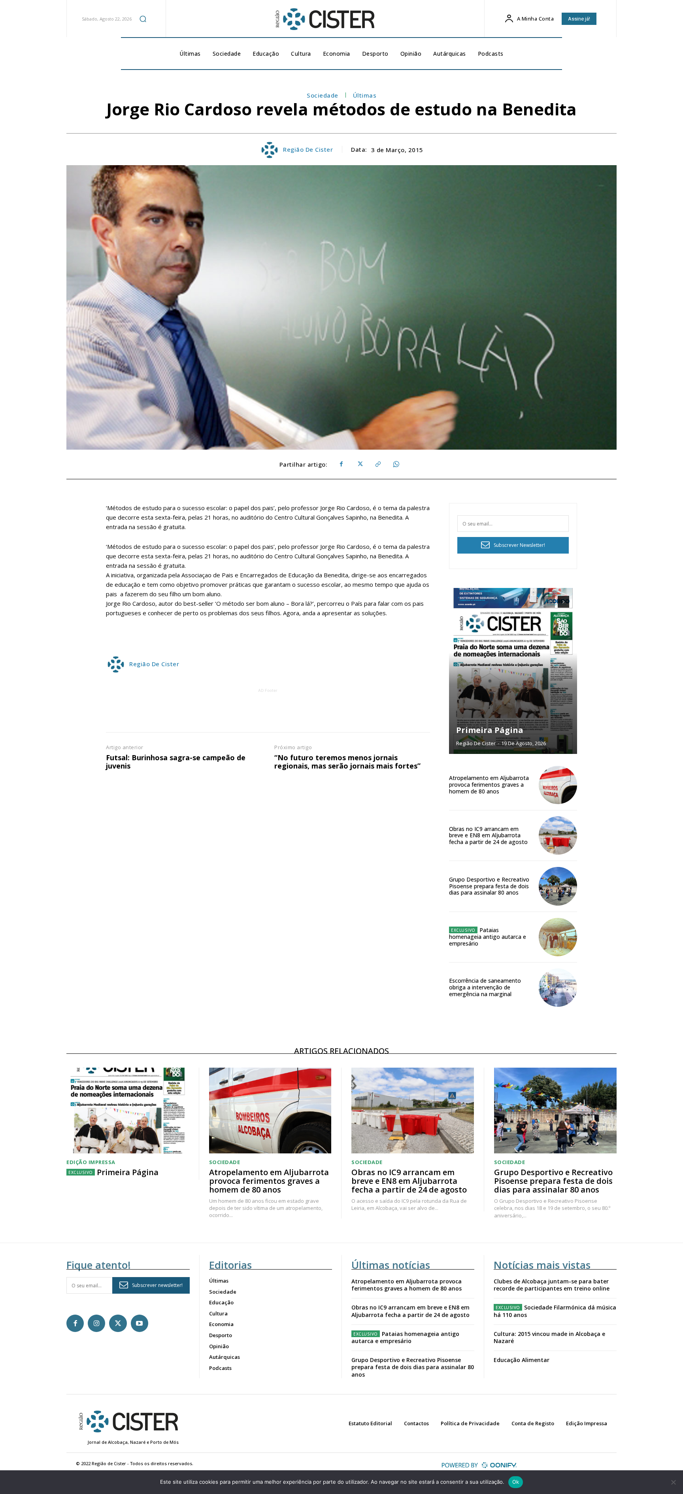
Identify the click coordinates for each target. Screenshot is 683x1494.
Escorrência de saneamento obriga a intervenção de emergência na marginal (485, 987)
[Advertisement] (268, 712)
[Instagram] (96, 1323)
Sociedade (322, 95)
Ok (515, 1482)
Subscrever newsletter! (157, 1285)
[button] (143, 18)
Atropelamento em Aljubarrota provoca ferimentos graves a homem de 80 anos (489, 784)
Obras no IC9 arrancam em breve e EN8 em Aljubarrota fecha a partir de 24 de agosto (488, 835)
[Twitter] (359, 464)
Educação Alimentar (521, 1360)
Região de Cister (308, 149)
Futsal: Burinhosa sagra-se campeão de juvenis (175, 762)
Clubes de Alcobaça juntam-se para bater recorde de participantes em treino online (551, 1284)
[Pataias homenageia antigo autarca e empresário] (558, 937)
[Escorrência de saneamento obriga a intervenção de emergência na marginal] (558, 987)
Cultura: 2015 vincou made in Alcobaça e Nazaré (549, 1337)
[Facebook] (341, 464)
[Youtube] (139, 1323)
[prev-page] (549, 602)
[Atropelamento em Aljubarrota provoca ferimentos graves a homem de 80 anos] (558, 785)
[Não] (673, 1482)
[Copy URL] (377, 464)
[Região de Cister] (324, 19)
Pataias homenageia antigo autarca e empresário (487, 936)
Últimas (365, 95)
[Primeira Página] (513, 671)
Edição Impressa (90, 1162)
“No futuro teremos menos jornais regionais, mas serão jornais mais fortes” (347, 762)
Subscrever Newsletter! (519, 545)
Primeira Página (489, 730)
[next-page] (563, 602)
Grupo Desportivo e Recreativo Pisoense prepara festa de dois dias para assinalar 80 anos (489, 886)
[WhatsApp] (396, 464)
